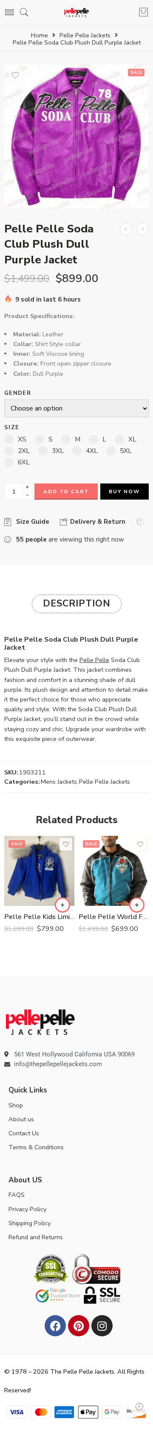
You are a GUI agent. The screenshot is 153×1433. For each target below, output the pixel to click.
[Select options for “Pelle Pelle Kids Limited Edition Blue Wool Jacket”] (62, 905)
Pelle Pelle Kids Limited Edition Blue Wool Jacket (39, 917)
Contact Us (23, 1133)
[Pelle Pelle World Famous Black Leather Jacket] (114, 871)
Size (11, 427)
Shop (15, 1105)
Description (76, 603)
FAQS (16, 1194)
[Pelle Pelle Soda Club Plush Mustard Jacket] (142, 229)
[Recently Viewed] (139, 1406)
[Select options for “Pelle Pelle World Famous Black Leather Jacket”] (136, 905)
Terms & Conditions (36, 1147)
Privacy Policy (27, 1209)
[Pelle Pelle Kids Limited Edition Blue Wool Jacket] (39, 871)
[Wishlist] (15, 75)
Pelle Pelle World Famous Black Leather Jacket (114, 917)
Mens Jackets (59, 781)
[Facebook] (55, 1325)
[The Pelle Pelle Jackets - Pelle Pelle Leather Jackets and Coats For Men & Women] (77, 12)
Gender (17, 393)
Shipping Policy (29, 1223)
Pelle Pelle (94, 660)
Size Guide (31, 521)
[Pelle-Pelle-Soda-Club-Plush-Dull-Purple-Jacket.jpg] (76, 136)
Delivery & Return (96, 521)
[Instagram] (102, 1325)
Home (39, 35)
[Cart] (143, 13)
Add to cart (66, 491)
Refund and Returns (35, 1237)
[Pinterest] (78, 1325)
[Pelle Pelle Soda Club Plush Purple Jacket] (126, 229)
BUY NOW (124, 491)
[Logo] (40, 1021)
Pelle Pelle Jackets (85, 35)
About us (21, 1119)
